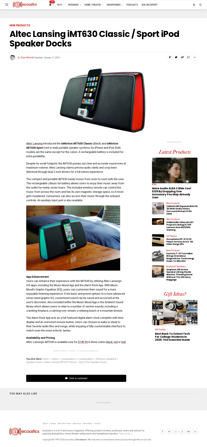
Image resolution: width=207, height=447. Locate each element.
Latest (54, 359)
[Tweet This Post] (176, 57)
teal (123, 342)
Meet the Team (64, 423)
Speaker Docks (34, 362)
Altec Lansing (34, 143)
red (116, 342)
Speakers (73, 4)
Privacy (97, 423)
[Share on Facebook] (170, 57)
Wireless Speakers (106, 359)
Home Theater (93, 4)
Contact (52, 423)
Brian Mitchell (27, 57)
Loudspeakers (68, 359)
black (109, 342)
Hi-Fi (59, 4)
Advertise (76, 423)
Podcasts (132, 4)
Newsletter (88, 423)
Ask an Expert (150, 4)
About (45, 423)
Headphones (114, 4)
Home (45, 359)
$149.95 (83, 342)
